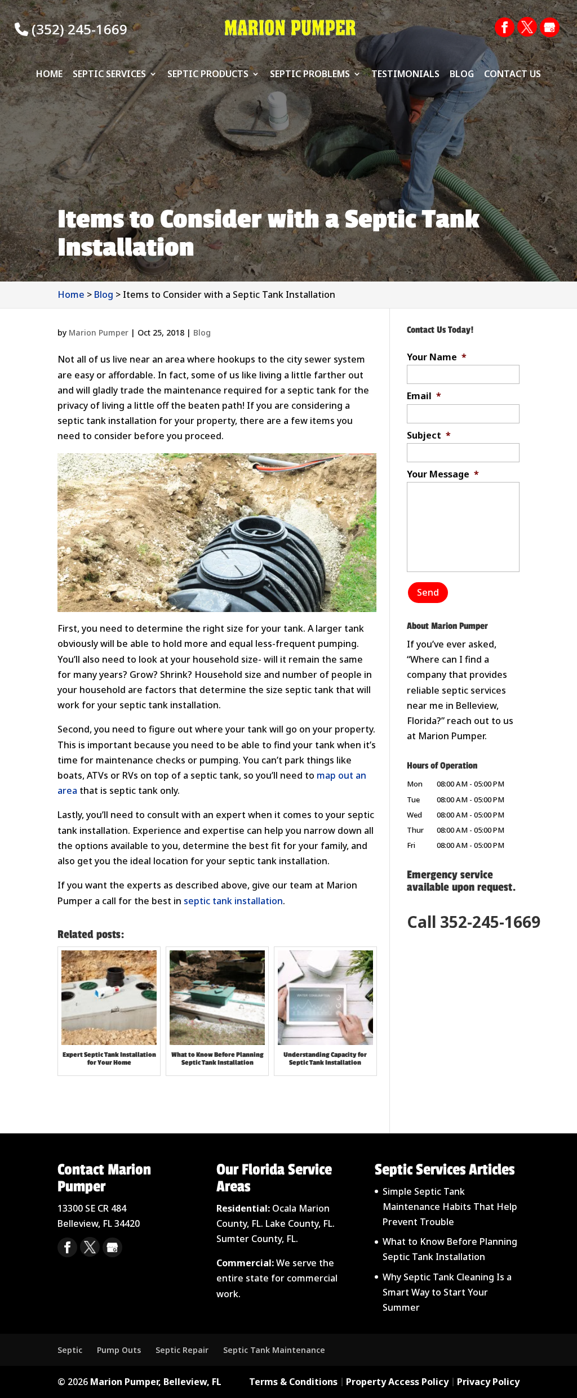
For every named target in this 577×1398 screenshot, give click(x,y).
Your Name (437, 357)
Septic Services (109, 75)
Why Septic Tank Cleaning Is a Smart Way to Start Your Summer (447, 1292)
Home (49, 75)
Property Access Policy (397, 1381)
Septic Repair (182, 1350)
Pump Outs (119, 1350)
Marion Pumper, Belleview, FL (155, 1381)
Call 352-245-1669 (473, 921)
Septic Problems (310, 75)
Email (424, 396)
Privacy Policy (488, 1381)
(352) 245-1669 (77, 29)
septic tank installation (232, 901)
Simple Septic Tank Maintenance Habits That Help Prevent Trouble (450, 1206)
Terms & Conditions (293, 1381)
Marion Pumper (98, 332)
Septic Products (207, 75)
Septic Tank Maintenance (274, 1350)
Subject (429, 435)
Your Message (443, 474)
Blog (462, 75)
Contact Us (512, 75)
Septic (69, 1350)
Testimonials (405, 75)
